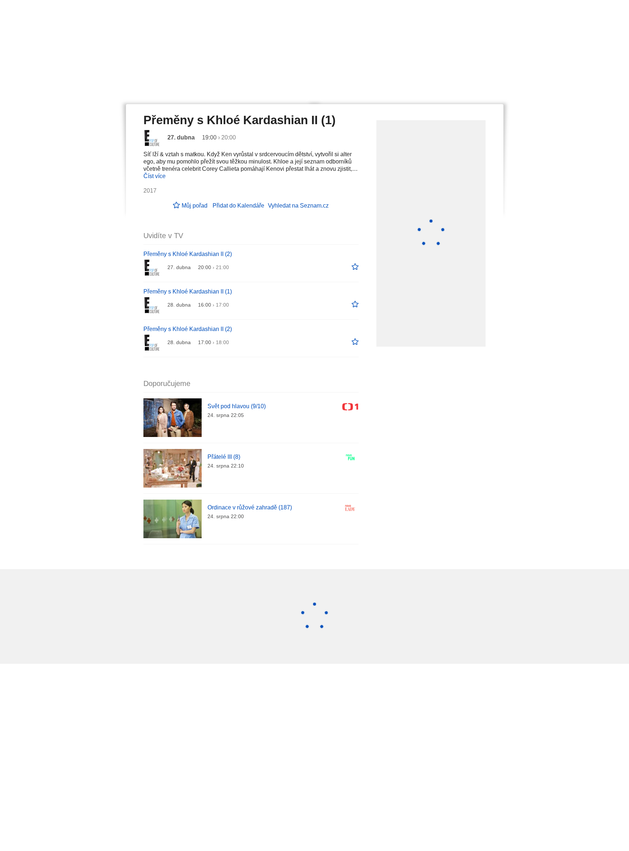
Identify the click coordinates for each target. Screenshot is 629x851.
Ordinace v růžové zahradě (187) (249, 507)
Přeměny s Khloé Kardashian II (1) (187, 291)
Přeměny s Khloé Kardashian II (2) (187, 254)
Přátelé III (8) (223, 457)
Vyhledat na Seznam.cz (298, 205)
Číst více (154, 176)
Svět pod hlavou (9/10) (236, 406)
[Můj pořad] (355, 267)
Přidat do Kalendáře (238, 205)
